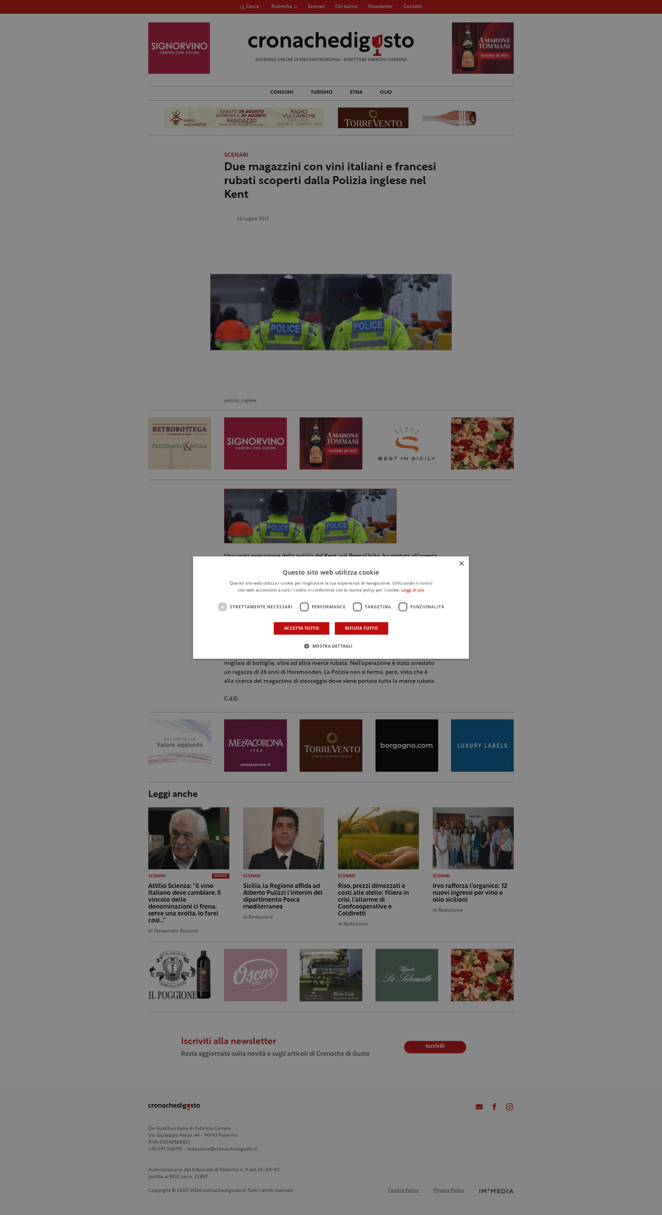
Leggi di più (412, 590)
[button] (330, 646)
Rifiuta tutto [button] (361, 628)
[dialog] (331, 607)
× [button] (461, 563)
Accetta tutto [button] (301, 628)
